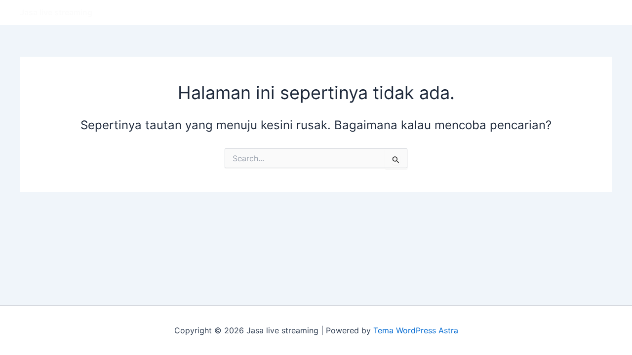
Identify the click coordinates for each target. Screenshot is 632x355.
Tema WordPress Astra (415, 330)
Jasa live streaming (56, 12)
